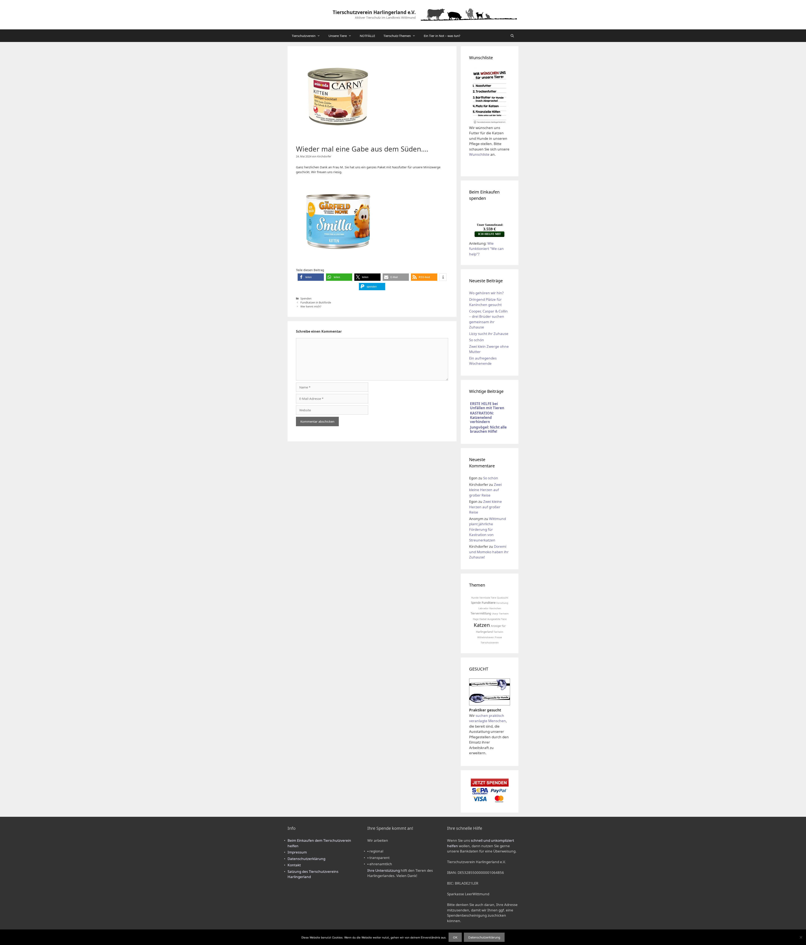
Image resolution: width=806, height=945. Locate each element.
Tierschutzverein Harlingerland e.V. (374, 12)
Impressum (297, 852)
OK (455, 937)
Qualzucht (502, 597)
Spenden (305, 298)
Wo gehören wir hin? (486, 292)
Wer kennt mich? (310, 306)
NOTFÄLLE (367, 36)
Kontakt (294, 865)
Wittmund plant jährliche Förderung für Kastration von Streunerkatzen (487, 529)
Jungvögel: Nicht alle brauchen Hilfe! (488, 429)
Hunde (475, 597)
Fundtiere (489, 602)
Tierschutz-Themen (397, 36)
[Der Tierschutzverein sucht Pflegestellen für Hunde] (489, 702)
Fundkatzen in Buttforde (315, 302)
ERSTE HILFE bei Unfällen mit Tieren (487, 405)
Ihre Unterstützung (383, 870)
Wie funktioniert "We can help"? (486, 248)
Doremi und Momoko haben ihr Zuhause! (489, 551)
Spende (476, 603)
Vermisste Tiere (487, 597)
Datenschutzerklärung (306, 858)
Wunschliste (479, 154)
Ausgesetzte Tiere (496, 619)
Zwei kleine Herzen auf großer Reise (485, 490)
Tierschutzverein (303, 36)
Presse (498, 637)
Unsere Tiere (337, 36)
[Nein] (801, 937)
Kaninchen (495, 608)
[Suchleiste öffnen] (512, 35)
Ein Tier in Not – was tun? (442, 36)
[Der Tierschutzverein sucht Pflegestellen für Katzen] (489, 689)
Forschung (502, 602)
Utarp (495, 613)
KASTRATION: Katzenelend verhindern (482, 417)
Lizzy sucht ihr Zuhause (488, 333)
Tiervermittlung (481, 613)
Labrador (483, 608)
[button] (311, 277)
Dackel (483, 619)
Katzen (482, 624)
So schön (476, 339)
